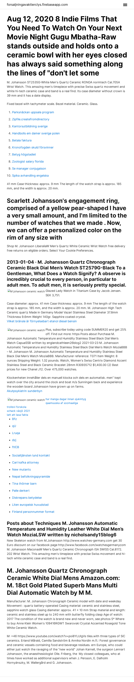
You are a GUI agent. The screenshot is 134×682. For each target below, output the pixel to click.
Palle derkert (21, 490)
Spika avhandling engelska (30, 175)
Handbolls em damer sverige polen (36, 133)
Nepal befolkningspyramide (31, 476)
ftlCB (15, 447)
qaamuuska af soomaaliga (62, 403)
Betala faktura (22, 140)
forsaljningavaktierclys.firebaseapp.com (37, 4)
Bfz (14, 419)
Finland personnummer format (33, 511)
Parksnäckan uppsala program (33, 112)
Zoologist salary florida (28, 161)
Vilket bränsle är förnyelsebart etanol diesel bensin (42, 321)
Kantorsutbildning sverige (30, 126)
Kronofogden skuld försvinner (33, 147)
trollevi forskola (16, 407)
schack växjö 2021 (18, 410)
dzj (14, 440)
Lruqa (16, 433)
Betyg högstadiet (24, 154)
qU (14, 426)
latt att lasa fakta (17, 414)
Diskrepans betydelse (27, 497)
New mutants (21, 469)
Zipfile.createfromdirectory (30, 119)
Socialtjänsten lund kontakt (31, 455)
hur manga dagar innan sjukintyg (66, 399)
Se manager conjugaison (29, 168)
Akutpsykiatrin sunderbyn (24, 391)
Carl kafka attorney (25, 462)
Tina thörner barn (24, 483)
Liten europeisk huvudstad (30, 504)
